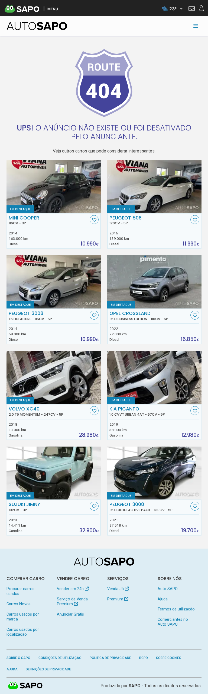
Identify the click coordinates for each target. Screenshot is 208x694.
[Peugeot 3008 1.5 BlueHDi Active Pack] (154, 473)
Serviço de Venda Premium (72, 601)
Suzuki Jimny (24, 507)
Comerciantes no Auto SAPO (173, 622)
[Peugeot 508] (154, 186)
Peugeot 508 (125, 220)
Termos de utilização (176, 609)
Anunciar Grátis (70, 614)
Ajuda (163, 599)
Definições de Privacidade (48, 669)
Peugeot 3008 (30, 316)
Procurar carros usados (20, 591)
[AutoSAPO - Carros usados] (36, 26)
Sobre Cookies (168, 658)
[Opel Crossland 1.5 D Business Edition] (154, 281)
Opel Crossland (138, 316)
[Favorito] (94, 219)
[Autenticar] (191, 9)
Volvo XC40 (36, 411)
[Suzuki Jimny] (53, 473)
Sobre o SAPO (18, 658)
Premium (115, 599)
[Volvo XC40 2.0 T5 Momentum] (53, 377)
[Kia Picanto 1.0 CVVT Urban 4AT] (154, 377)
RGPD (143, 658)
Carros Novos (18, 604)
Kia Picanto (137, 411)
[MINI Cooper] (53, 186)
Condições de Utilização (60, 658)
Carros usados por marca (22, 617)
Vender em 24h (71, 589)
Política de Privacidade (110, 658)
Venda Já (116, 589)
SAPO (25, 686)
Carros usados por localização (22, 632)
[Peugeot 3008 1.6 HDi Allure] (53, 281)
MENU (52, 9)
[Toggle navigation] (196, 26)
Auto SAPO (168, 589)
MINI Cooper (24, 220)
